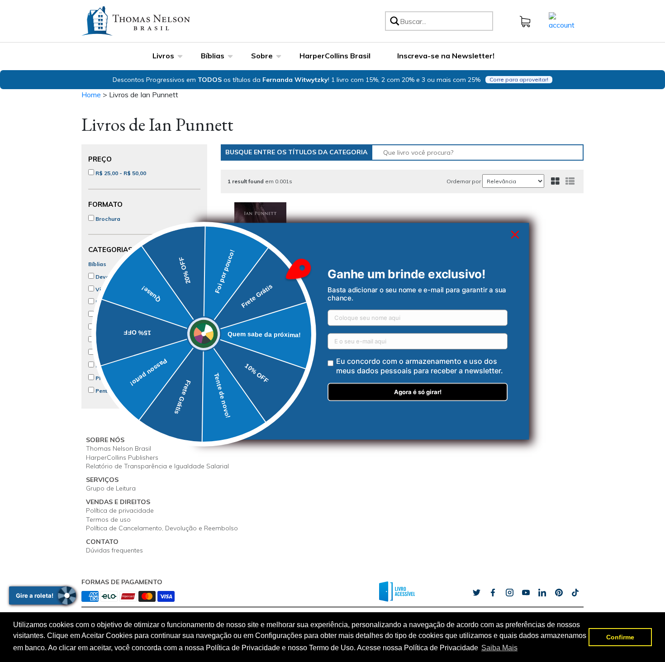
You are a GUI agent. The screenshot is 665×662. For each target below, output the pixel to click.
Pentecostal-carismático (128, 390)
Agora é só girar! (418, 391)
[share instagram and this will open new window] (509, 593)
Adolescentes (113, 327)
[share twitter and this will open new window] (476, 593)
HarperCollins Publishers (122, 457)
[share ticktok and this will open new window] (559, 593)
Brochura (107, 218)
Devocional (110, 276)
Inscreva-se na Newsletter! (445, 55)
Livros (163, 55)
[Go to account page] (562, 20)
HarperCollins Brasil (334, 55)
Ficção (104, 302)
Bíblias (212, 55)
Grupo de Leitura (111, 488)
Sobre (262, 55)
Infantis (104, 314)
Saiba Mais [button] (499, 648)
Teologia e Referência (124, 352)
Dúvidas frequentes (114, 550)
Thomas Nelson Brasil (118, 448)
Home (91, 94)
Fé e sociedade (115, 365)
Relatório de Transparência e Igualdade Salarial (157, 466)
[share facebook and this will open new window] (493, 593)
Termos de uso (108, 519)
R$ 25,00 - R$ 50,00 (120, 173)
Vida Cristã (109, 289)
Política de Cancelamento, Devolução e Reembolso (162, 528)
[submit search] (394, 21)
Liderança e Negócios (124, 340)
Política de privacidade (120, 510)
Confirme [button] (620, 637)
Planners (106, 378)
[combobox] (445, 21)
